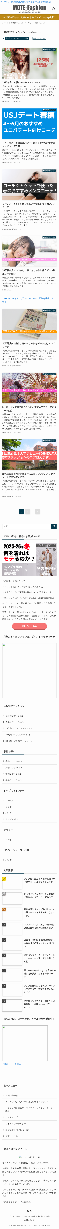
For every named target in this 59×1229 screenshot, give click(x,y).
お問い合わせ (11, 1095)
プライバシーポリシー (15, 1123)
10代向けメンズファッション (18, 728)
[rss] (31, 1211)
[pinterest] (28, 1211)
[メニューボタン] (5, 8)
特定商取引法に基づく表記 (17, 1130)
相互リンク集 (11, 1136)
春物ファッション (13, 761)
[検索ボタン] (53, 8)
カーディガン (11, 819)
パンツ (8, 860)
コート (8, 839)
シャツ (8, 807)
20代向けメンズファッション (18, 734)
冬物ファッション (13, 780)
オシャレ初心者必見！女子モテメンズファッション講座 (29, 1109)
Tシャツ (9, 800)
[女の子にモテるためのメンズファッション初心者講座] (29, 8)
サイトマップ (11, 1117)
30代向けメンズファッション (18, 741)
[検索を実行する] (54, 526)
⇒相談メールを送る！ (12, 1064)
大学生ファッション (14, 722)
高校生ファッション (14, 716)
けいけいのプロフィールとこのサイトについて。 (28, 1101)
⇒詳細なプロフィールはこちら (16, 1202)
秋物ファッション (13, 774)
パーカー (9, 813)
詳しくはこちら (29, 626)
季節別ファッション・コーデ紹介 (17, 38)
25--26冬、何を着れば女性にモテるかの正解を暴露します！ (27, 1)
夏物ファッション (13, 767)
